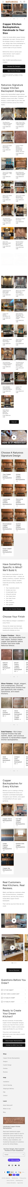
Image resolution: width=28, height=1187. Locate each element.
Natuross (8, 1178)
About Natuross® (7, 1105)
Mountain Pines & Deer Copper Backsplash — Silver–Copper (7, 269)
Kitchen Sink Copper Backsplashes (20, 845)
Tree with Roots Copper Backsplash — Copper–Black (7, 363)
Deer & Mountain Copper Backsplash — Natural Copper (20, 173)
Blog (4, 1112)
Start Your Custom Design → (14, 609)
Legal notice (20, 1182)
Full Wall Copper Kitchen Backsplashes (20, 821)
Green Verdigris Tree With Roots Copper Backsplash (7, 388)
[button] (3, 1)
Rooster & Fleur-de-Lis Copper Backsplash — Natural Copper (20, 243)
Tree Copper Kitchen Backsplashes (7, 476)
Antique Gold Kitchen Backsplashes (18, 760)
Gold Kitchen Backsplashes (6, 759)
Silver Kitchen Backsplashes (6, 713)
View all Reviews (14, 970)
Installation (6, 1081)
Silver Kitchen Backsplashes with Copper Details (18, 715)
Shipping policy (19, 1180)
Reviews (5, 1072)
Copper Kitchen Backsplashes (11, 1058)
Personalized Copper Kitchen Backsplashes (7, 526)
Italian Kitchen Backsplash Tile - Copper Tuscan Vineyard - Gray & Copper (20, 316)
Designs (5, 1061)
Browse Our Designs (14, 66)
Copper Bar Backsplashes (7, 869)
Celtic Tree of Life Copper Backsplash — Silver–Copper (20, 123)
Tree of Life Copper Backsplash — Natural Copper (20, 196)
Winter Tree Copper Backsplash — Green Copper (7, 196)
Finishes (5, 1068)
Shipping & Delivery (8, 1088)
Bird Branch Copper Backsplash (20, 219)
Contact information (11, 1182)
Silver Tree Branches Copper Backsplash (7, 243)
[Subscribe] (23, 1154)
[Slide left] (10, 676)
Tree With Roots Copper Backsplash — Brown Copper (7, 220)
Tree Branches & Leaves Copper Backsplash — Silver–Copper (20, 364)
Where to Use (6, 1108)
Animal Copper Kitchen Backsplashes (20, 477)
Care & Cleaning (7, 1085)
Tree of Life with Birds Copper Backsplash (20, 340)
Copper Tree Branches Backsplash (19, 388)
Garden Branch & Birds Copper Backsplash (7, 292)
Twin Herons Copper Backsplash (20, 268)
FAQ (4, 1092)
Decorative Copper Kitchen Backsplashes (20, 501)
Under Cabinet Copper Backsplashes (7, 846)
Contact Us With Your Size (14, 1045)
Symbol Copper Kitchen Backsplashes (20, 526)
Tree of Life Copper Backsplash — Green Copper (7, 340)
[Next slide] (17, 18)
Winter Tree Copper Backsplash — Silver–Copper (20, 292)
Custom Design (7, 1065)
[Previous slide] (10, 18)
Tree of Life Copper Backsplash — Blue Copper (7, 173)
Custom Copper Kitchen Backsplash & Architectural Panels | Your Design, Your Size (20, 148)
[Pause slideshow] (25, 18)
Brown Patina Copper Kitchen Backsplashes (18, 667)
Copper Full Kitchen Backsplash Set (6, 315)
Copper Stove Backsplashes (7, 819)
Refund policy (15, 1178)
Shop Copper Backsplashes (14, 1040)
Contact (5, 1095)
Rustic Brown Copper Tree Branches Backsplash (6, 411)
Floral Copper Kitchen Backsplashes (7, 550)
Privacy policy (23, 1178)
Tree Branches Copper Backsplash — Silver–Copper (7, 123)
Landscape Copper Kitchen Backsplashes (7, 501)
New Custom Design (14, 71)
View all (14, 422)
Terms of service (10, 1180)
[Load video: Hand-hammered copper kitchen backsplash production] (14, 437)
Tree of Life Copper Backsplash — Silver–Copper (7, 147)
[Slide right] (17, 676)
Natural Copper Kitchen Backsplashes (6, 666)
